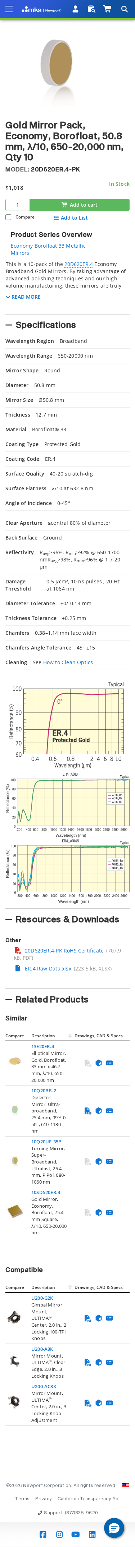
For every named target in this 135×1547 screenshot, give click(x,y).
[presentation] (67, 773)
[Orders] (91, 9)
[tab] (67, 285)
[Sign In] (75, 9)
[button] (114, 1528)
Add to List (74, 217)
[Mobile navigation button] (9, 9)
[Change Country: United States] (125, 1485)
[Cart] (107, 9)
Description (43, 1036)
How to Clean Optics (68, 662)
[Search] (124, 9)
